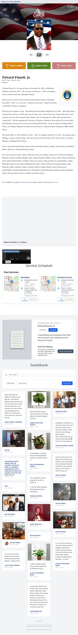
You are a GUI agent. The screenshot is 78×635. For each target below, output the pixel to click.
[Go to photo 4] (14, 445)
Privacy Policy (33, 626)
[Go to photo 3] (13, 445)
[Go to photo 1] (11, 445)
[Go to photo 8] (41, 519)
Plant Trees (33, 299)
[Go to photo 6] (39, 519)
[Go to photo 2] (12, 445)
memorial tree (25, 182)
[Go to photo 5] (14, 538)
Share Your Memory (65, 351)
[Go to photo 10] (44, 519)
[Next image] (23, 438)
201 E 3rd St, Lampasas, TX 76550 (30, 295)
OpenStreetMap (41, 629)
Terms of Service (44, 626)
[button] (11, 282)
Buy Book (53, 330)
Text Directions (24, 299)
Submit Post (67, 383)
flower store (54, 182)
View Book (42, 330)
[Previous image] (4, 438)
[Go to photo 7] (40, 519)
